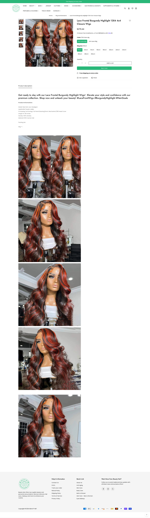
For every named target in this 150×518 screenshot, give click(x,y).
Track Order (46, 11)
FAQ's (53, 485)
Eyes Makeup (81, 499)
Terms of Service (57, 496)
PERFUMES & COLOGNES (30, 11)
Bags (40, 6)
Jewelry (48, 6)
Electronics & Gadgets (93, 6)
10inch (80, 50)
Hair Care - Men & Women (85, 496)
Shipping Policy (56, 493)
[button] (136, 8)
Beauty (31, 6)
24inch (124, 50)
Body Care (80, 491)
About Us (79, 483)
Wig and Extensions (61, 15)
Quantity (79, 59)
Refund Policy (56, 491)
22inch (118, 50)
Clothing (57, 6)
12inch (86, 50)
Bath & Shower (81, 493)
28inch (86, 54)
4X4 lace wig (93, 41)
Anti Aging (80, 485)
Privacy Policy (56, 499)
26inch (80, 54)
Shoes (66, 6)
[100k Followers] (108, 489)
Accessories (76, 6)
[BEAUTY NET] (16, 8)
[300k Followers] (103, 489)
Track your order (57, 488)
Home (25, 6)
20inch (111, 50)
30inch (93, 54)
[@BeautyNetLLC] (113, 489)
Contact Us (55, 483)
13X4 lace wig (82, 41)
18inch (105, 50)
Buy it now (104, 68)
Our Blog (56, 11)
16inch (98, 50)
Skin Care (79, 488)
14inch (92, 50)
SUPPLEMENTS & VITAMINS (111, 6)
